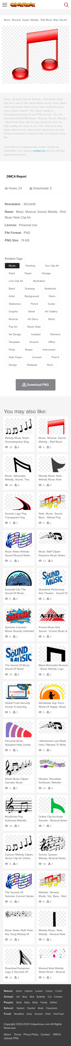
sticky (51, 319)
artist (12, 296)
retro (52, 296)
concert (37, 357)
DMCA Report (16, 176)
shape (29, 349)
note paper (15, 357)
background (32, 296)
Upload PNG (11, 1038)
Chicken (58, 996)
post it (55, 357)
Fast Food (58, 1014)
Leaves (39, 991)
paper (28, 273)
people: (9, 1002)
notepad (32, 364)
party (12, 349)
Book (40, 1008)
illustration (39, 280)
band (12, 288)
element (55, 334)
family (44, 1002)
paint (12, 273)
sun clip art (52, 265)
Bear (24, 996)
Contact (45, 1034)
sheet (31, 311)
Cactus (49, 991)
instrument (48, 349)
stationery (15, 303)
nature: (8, 990)
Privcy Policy (30, 1034)
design (13, 364)
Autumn (29, 991)
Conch (58, 991)
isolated (36, 334)
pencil (34, 303)
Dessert (39, 1014)
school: (9, 1008)
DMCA (57, 1034)
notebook (50, 288)
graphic (13, 311)
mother (53, 1002)
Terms (17, 1034)
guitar (51, 303)
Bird (32, 996)
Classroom (51, 1008)
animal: (9, 996)
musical (13, 319)
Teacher (31, 1008)
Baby (27, 1002)
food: (8, 1013)
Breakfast (19, 1014)
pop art (13, 326)
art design (15, 334)
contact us (39, 150)
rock (50, 364)
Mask (19, 1002)
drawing (30, 288)
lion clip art (16, 280)
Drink (48, 1014)
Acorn (19, 991)
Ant (18, 996)
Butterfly (41, 996)
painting (30, 265)
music (12, 265)
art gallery (51, 311)
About (7, 1034)
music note (34, 326)
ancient (34, 341)
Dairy (29, 1014)
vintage (46, 273)
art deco (33, 319)
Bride (35, 1002)
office (51, 341)
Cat (49, 996)
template (14, 341)
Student (20, 1008)
